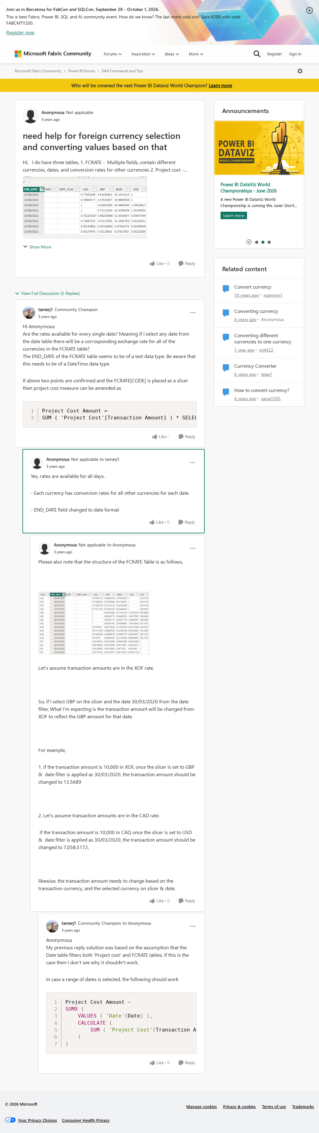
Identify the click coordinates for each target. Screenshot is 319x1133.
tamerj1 (45, 309)
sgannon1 (273, 295)
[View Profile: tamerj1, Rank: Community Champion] (29, 312)
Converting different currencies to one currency (262, 338)
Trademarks (303, 1106)
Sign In (295, 53)
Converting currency (256, 311)
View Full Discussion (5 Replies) (50, 293)
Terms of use (274, 1106)
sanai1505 (271, 398)
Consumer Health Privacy (86, 1120)
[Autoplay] (249, 242)
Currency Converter (255, 366)
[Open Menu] (300, 71)
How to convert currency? (261, 390)
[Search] (257, 54)
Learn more (220, 85)
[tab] (256, 242)
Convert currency (252, 287)
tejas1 (266, 374)
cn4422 (266, 350)
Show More (40, 247)
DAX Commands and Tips (122, 70)
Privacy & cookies (239, 1106)
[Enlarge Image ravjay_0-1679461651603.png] (93, 623)
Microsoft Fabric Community (38, 70)
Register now (20, 32)
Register (274, 53)
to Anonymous (121, 545)
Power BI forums (81, 70)
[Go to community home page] (53, 53)
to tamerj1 (110, 459)
